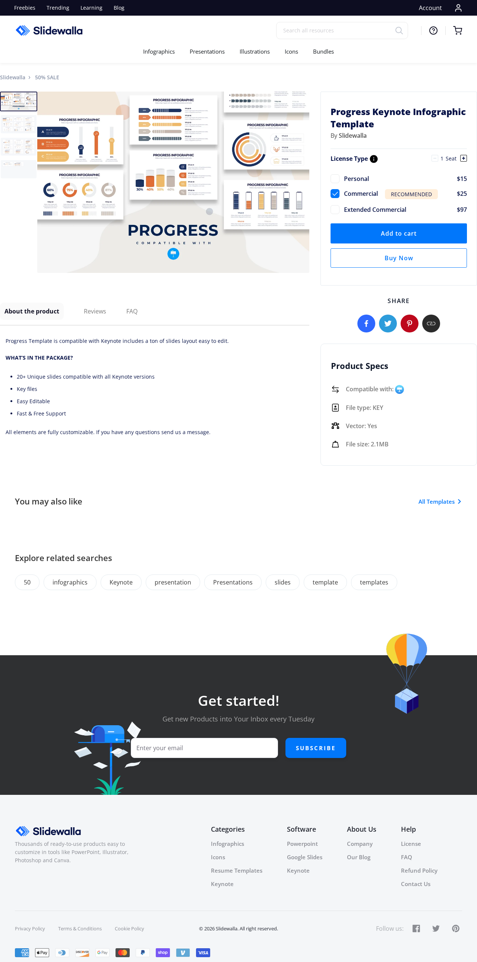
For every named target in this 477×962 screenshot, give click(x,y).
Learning (91, 7)
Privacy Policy (30, 928)
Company (360, 843)
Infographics (159, 51)
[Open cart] (453, 30)
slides (283, 582)
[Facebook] (366, 323)
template (325, 582)
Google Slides (304, 857)
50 (27, 582)
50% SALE (47, 77)
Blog (119, 7)
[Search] (401, 30)
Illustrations (255, 51)
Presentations (207, 51)
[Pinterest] (409, 323)
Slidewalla (12, 77)
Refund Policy (419, 870)
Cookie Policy (129, 928)
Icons (291, 51)
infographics (70, 582)
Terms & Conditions (80, 928)
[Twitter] (388, 323)
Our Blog (358, 857)
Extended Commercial (405, 210)
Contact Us (415, 884)
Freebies (24, 7)
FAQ (132, 311)
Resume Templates (236, 870)
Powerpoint (302, 843)
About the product (31, 311)
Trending (58, 7)
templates (374, 582)
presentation (173, 582)
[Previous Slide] (44, 182)
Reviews (95, 311)
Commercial (405, 193)
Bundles (323, 51)
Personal (405, 179)
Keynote (121, 582)
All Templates (436, 501)
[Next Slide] (302, 182)
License (411, 843)
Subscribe (316, 748)
